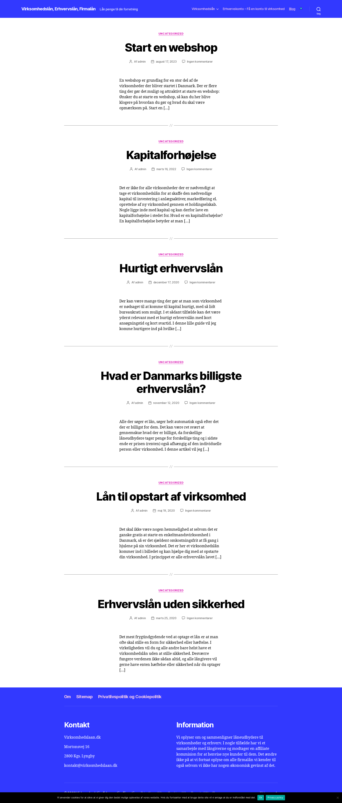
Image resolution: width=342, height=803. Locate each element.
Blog (292, 9)
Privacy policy (275, 797)
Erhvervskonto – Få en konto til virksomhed (254, 9)
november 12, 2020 (166, 403)
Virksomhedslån (203, 9)
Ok (260, 797)
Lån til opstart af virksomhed (171, 496)
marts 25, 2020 (166, 618)
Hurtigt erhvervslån (170, 268)
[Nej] (337, 797)
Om (67, 696)
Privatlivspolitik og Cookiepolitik (129, 696)
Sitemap (84, 696)
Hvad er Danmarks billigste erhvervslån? (171, 382)
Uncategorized (171, 33)
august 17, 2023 (166, 61)
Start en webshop (171, 47)
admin (142, 61)
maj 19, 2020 (166, 510)
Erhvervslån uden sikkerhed (171, 604)
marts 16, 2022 (166, 169)
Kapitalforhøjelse (171, 155)
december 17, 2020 (166, 282)
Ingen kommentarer (200, 61)
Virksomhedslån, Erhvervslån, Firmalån (58, 9)
